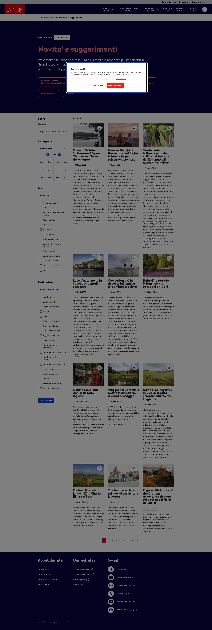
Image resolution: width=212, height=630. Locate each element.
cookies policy (121, 79)
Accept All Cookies (115, 85)
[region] (107, 77)
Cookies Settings (97, 85)
